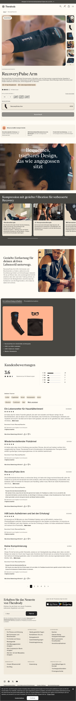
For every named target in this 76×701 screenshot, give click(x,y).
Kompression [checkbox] (31, 397)
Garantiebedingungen (36, 640)
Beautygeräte (11, 642)
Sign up (31, 613)
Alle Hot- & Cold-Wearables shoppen (15, 654)
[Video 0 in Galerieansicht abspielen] (70, 19)
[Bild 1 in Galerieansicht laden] (70, 36)
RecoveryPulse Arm (12, 12)
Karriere (54, 632)
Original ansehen (9, 429)
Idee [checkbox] (23, 402)
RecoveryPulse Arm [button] (20, 424)
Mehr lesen (15, 421)
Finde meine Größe (69, 93)
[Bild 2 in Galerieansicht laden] (70, 44)
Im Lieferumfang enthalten (12, 301)
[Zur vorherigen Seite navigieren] (28, 586)
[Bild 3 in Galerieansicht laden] (70, 53)
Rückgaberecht (34, 637)
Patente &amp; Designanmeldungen (58, 635)
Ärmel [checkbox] (22, 397)
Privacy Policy (50, 694)
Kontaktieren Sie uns (36, 635)
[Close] (73, 689)
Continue (32, 698)
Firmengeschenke (57, 671)
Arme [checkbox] (39, 397)
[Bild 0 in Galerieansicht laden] (70, 27)
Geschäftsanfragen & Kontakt (58, 665)
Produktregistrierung (35, 642)
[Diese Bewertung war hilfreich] (24, 434)
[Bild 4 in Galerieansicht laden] (70, 61)
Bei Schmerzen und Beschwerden (13, 635)
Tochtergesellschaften (59, 669)
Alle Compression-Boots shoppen (14, 649)
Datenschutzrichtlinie (9, 685)
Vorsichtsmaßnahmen (59, 643)
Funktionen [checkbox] (16, 402)
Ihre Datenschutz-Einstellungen (26, 685)
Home (4, 12)
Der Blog (9, 667)
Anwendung (33, 664)
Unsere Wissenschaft (13, 664)
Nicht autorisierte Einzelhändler (57, 640)
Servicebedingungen (53, 685)
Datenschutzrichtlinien (9, 619)
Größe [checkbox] (7, 397)
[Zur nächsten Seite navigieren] (48, 586)
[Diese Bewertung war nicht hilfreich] (28, 434)
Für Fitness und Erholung (15, 632)
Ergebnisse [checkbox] (15, 397)
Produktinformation (31, 301)
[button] (61, 6)
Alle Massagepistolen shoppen (13, 645)
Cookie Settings (41, 685)
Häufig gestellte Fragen (36, 632)
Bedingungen (30, 618)
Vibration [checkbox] (8, 402)
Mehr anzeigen (33, 402)
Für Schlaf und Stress (13, 639)
